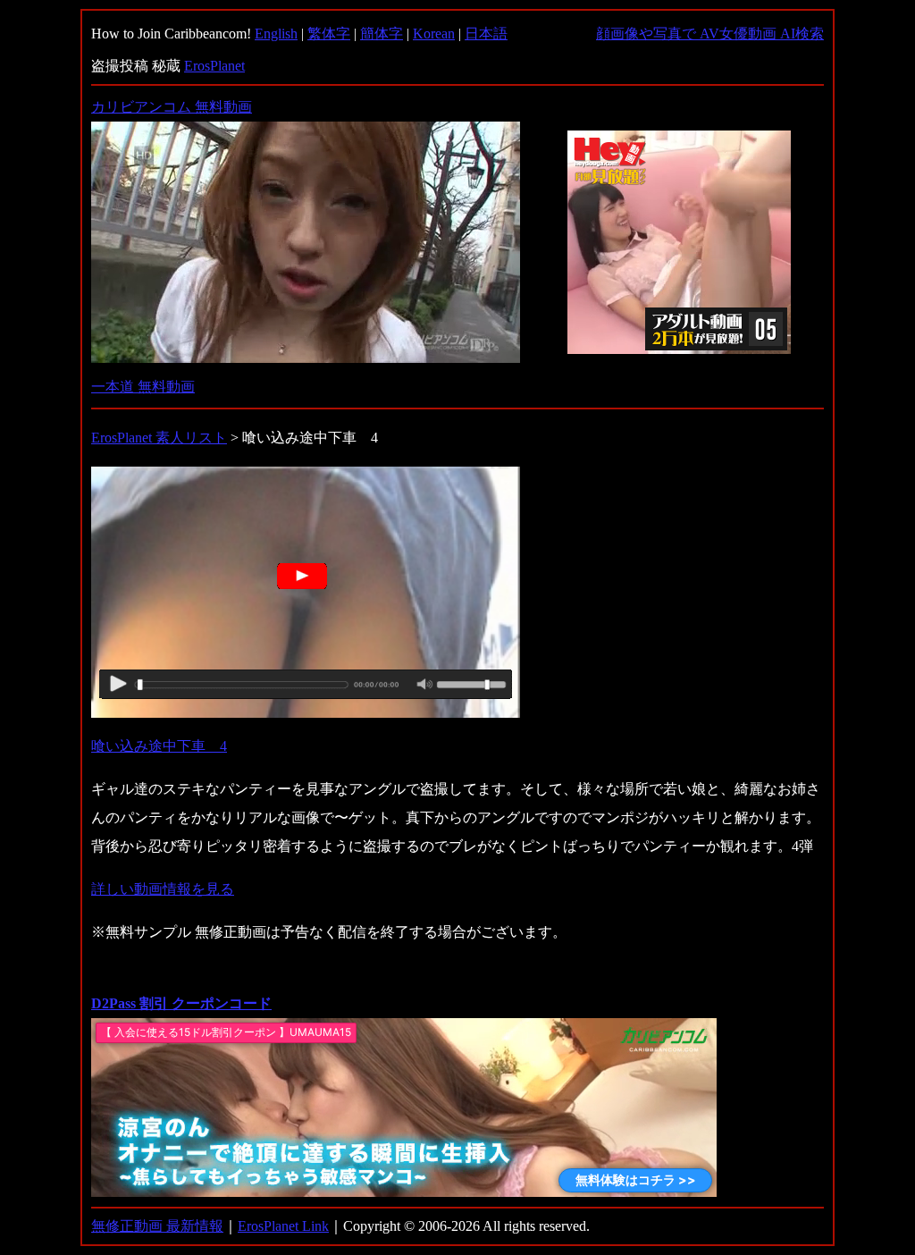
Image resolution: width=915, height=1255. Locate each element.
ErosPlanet (214, 65)
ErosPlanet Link (283, 1226)
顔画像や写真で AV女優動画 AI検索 (710, 33)
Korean (434, 33)
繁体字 (328, 33)
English (276, 33)
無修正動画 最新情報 (157, 1226)
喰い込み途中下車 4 (159, 746)
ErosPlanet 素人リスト (159, 437)
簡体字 (381, 33)
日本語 (486, 33)
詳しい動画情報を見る (162, 889)
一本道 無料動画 (143, 386)
